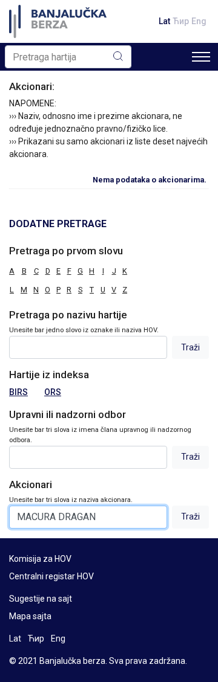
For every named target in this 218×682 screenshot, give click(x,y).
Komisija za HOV (40, 559)
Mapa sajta (30, 616)
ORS (52, 392)
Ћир (181, 21)
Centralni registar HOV (51, 576)
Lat (164, 21)
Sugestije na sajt (40, 598)
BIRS (18, 392)
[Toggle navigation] (201, 56)
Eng (198, 21)
